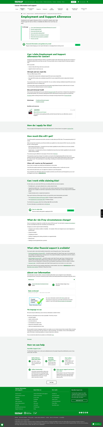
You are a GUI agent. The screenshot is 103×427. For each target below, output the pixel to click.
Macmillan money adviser (32, 267)
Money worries (39, 1)
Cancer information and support (41, 393)
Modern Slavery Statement (40, 417)
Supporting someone (60, 9)
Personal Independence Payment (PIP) (36, 253)
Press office (54, 403)
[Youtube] (83, 413)
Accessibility (61, 417)
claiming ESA (70, 128)
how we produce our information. (65, 301)
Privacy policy (31, 417)
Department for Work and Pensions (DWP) (39, 197)
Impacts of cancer (30, 13)
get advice (36, 202)
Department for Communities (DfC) (37, 199)
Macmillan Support (33, 348)
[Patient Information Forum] (35, 413)
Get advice (29, 95)
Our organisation (55, 397)
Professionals (36, 407)
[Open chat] (96, 424)
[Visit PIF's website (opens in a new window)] (36, 305)
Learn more (70, 210)
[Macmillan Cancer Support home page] (21, 13)
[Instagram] (85, 413)
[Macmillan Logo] (19, 2)
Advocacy (36, 403)
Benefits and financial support (40, 13)
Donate (54, 1)
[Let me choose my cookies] (2, 424)
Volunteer (36, 405)
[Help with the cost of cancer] (30, 113)
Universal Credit (51, 91)
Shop (35, 408)
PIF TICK (62, 298)
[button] (86, 2)
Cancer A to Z (22, 9)
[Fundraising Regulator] (27, 413)
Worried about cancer (30, 9)
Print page (29, 339)
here (53, 334)
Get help (67, 9)
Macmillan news (55, 405)
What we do (54, 399)
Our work (54, 390)
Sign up (77, 44)
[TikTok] (87, 413)
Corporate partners (56, 401)
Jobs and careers (55, 395)
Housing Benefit (67, 95)
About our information (54, 417)
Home (16, 9)
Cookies (47, 417)
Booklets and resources (75, 9)
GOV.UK (50, 86)
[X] (81, 413)
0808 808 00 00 (42, 173)
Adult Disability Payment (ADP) (35, 258)
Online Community (47, 1)
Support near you (84, 9)
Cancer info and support (29, 1)
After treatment (52, 9)
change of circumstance (70, 223)
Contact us (54, 393)
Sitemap (16, 417)
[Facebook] (79, 413)
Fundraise (59, 1)
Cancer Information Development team (40, 283)
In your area (36, 397)
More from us (37, 390)
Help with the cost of (40, 112)
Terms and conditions (23, 417)
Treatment (45, 9)
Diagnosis (39, 9)
